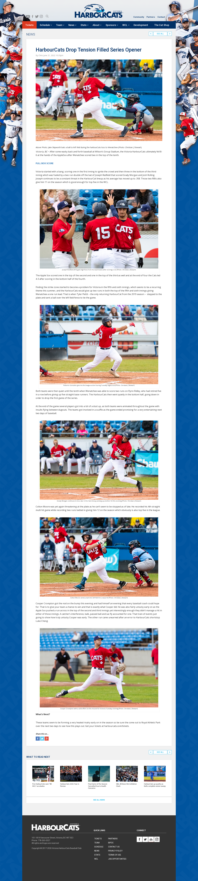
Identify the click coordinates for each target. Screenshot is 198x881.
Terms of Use (114, 855)
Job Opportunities (117, 859)
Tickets (98, 839)
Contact (161, 17)
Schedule (98, 847)
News (96, 851)
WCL (96, 859)
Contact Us (114, 847)
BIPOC (111, 843)
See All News (99, 800)
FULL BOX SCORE (44, 163)
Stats (97, 855)
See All (160, 34)
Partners (151, 17)
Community (138, 17)
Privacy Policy (115, 851)
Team (97, 843)
